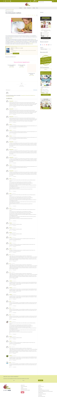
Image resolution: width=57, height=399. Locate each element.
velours (18, 50)
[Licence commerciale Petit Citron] (45, 60)
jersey (31, 42)
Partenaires (40, 395)
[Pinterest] (30, 15)
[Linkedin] (32, 15)
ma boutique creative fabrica (25, 390)
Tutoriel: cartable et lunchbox (12, 65)
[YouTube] (8, 390)
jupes (34, 42)
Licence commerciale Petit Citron (44, 67)
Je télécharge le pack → (46, 94)
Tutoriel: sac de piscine (31, 74)
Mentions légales (41, 386)
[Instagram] (5, 390)
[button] (53, 1)
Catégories (41, 47)
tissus (28, 41)
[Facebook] (27, 15)
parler (15, 41)
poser (34, 39)
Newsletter (22, 385)
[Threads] (9, 390)
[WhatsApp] (34, 15)
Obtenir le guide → (16, 53)
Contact (39, 387)
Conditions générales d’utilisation (43, 390)
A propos (39, 385)
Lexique (22, 387)
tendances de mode (10, 9)
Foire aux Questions (24, 386)
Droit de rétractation (41, 396)
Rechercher (41, 12)
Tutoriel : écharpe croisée (21, 65)
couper (15, 51)
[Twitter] (29, 15)
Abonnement (40, 380)
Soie (11, 50)
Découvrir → (45, 69)
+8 (49, 26)
